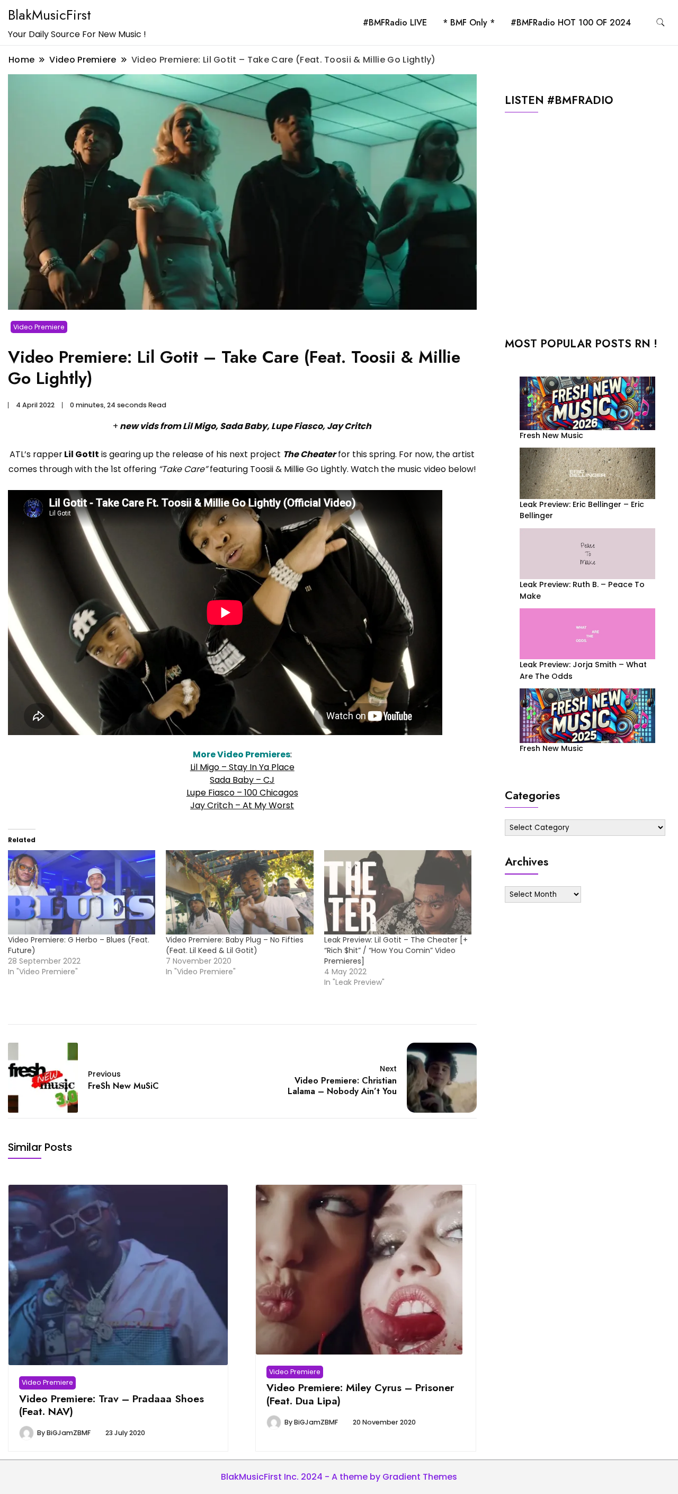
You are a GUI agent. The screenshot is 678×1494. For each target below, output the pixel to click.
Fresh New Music (551, 435)
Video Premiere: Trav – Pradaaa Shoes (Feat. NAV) (111, 1405)
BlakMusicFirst (49, 15)
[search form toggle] (660, 22)
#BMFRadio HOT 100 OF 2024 (571, 22)
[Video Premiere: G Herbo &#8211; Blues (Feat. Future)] (81, 892)
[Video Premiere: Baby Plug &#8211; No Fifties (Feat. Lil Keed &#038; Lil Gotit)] (239, 892)
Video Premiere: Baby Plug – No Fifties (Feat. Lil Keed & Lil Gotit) (235, 945)
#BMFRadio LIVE (395, 22)
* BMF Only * (469, 22)
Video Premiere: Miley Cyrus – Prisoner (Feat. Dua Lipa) (360, 1394)
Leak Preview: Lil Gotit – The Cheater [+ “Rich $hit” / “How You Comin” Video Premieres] (396, 950)
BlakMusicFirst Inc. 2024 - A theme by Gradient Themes (339, 1477)
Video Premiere (39, 326)
